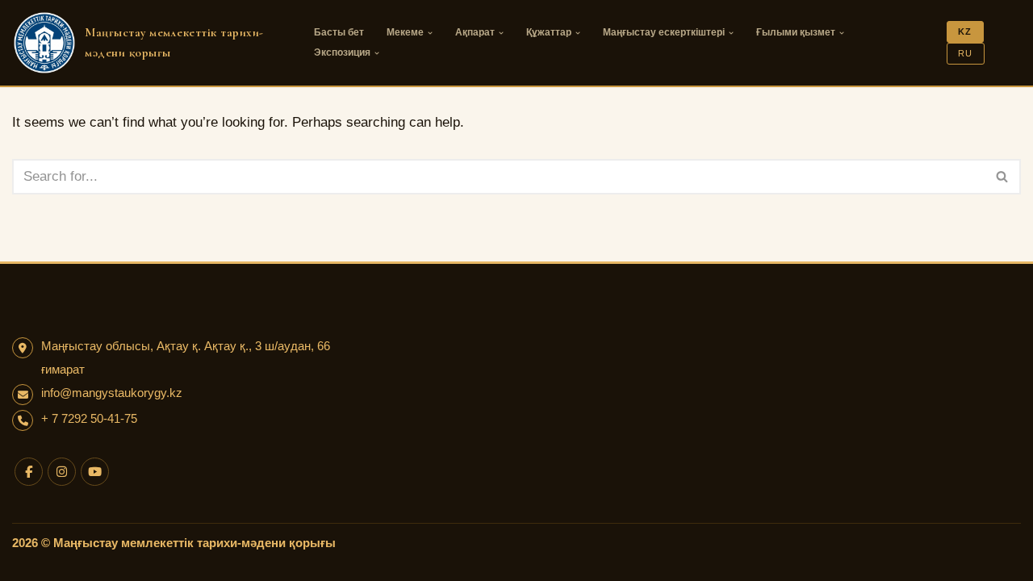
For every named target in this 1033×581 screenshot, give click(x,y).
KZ (965, 31)
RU (965, 53)
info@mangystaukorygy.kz (111, 392)
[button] (430, 33)
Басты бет (339, 32)
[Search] (1003, 176)
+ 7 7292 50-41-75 (89, 418)
